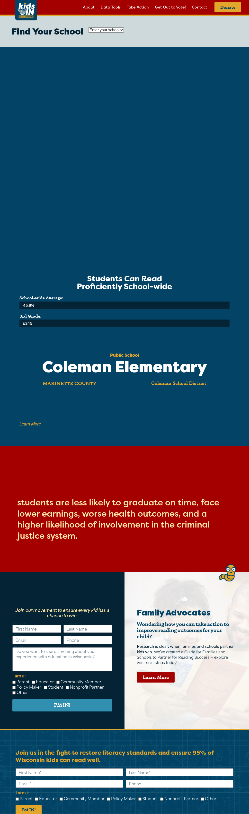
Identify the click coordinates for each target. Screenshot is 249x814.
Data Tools (111, 7)
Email (15, 635)
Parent (23, 681)
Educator (45, 681)
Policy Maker (29, 687)
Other (22, 692)
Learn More (30, 424)
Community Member (81, 681)
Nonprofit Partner (87, 687)
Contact (199, 7)
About (89, 7)
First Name (19, 624)
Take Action (138, 7)
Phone (67, 635)
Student (55, 687)
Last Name (70, 624)
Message (17, 646)
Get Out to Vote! (170, 7)
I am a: (19, 675)
